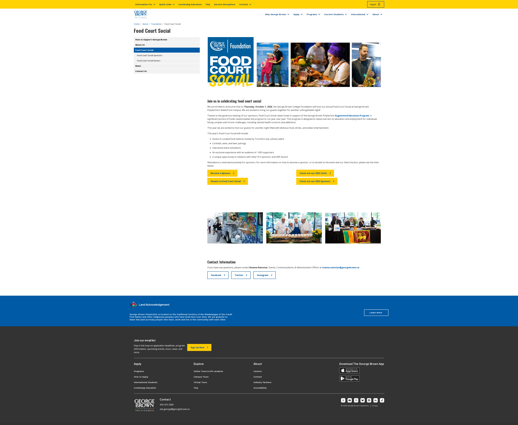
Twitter (239, 275)
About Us (140, 44)
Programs (312, 14)
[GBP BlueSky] (362, 400)
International (358, 14)
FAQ (208, 4)
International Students (145, 382)
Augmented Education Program (352, 115)
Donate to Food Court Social (226, 181)
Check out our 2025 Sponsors (315, 181)
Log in (373, 4)
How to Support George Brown (151, 39)
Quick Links (165, 4)
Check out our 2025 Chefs (313, 173)
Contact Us (141, 71)
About (375, 14)
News (138, 65)
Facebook (216, 275)
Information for (143, 4)
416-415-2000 (166, 404)
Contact (243, 4)
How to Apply (141, 376)
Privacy (375, 406)
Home (137, 24)
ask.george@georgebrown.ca (175, 409)
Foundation (156, 24)
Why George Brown (275, 14)
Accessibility (260, 388)
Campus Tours (201, 376)
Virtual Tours (200, 382)
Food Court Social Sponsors (149, 55)
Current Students (334, 14)
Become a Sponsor (220, 173)
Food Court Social (144, 50)
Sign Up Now (197, 347)
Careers (257, 371)
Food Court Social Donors (148, 60)
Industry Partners (262, 382)
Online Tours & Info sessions (208, 371)
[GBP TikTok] (382, 400)
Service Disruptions (224, 4)
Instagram (262, 275)
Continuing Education (190, 4)
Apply (296, 14)
